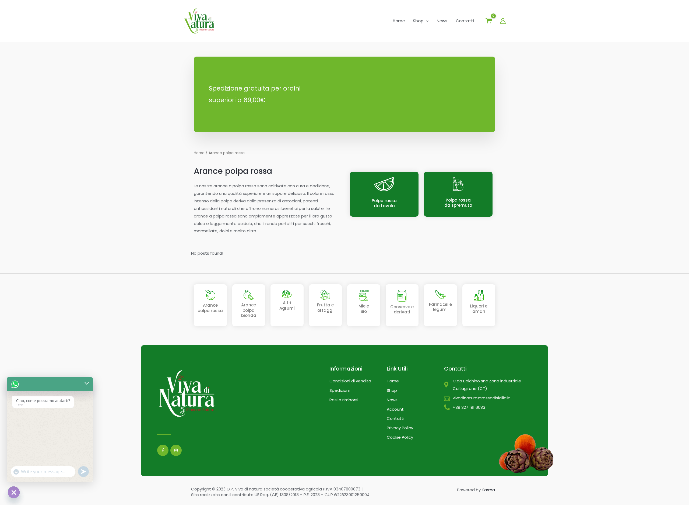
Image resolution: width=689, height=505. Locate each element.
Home (199, 152)
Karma (488, 490)
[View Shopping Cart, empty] (488, 21)
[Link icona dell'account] (503, 21)
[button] (425, 21)
